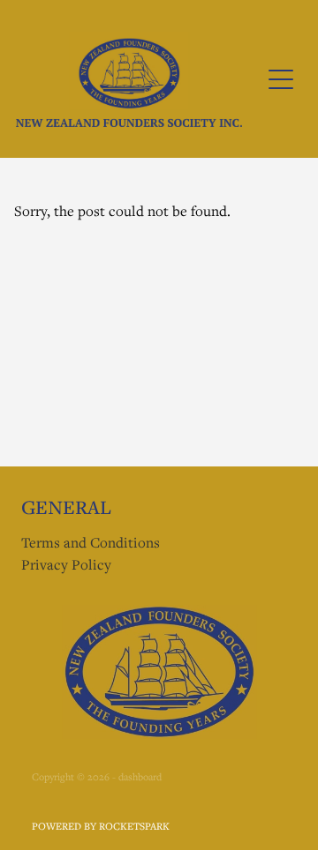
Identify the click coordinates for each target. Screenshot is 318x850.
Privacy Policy (66, 564)
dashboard (140, 776)
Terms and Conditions (90, 542)
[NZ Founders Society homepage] (129, 79)
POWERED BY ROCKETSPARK (101, 825)
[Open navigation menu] (281, 79)
